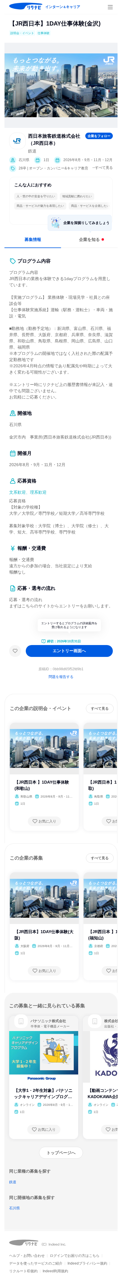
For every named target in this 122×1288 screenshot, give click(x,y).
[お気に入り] (15, 651)
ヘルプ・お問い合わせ (27, 1256)
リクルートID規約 (23, 1271)
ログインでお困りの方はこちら (74, 1256)
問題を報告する (61, 677)
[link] (21, 1021)
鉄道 (12, 1182)
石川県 (14, 1208)
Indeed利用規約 (55, 1271)
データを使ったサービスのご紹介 (35, 1263)
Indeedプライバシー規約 (87, 1263)
